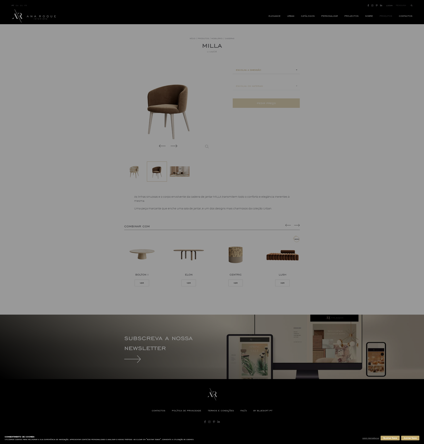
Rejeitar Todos (390, 438)
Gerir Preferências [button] (370, 438)
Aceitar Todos (410, 438)
